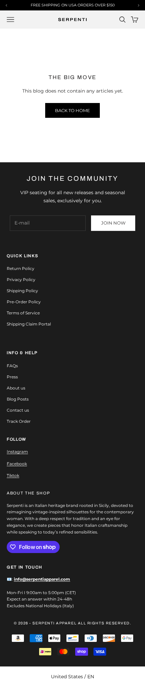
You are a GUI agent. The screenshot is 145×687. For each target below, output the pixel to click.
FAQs (12, 365)
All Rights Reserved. (105, 623)
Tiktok (13, 475)
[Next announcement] (138, 5)
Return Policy (20, 268)
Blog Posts (18, 399)
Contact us (18, 410)
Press (12, 376)
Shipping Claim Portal (29, 324)
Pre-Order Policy (24, 301)
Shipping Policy (22, 290)
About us (16, 387)
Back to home (72, 110)
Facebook (17, 463)
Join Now (113, 223)
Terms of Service (23, 312)
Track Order (19, 421)
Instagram (17, 451)
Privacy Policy (21, 279)
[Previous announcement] (6, 5)
